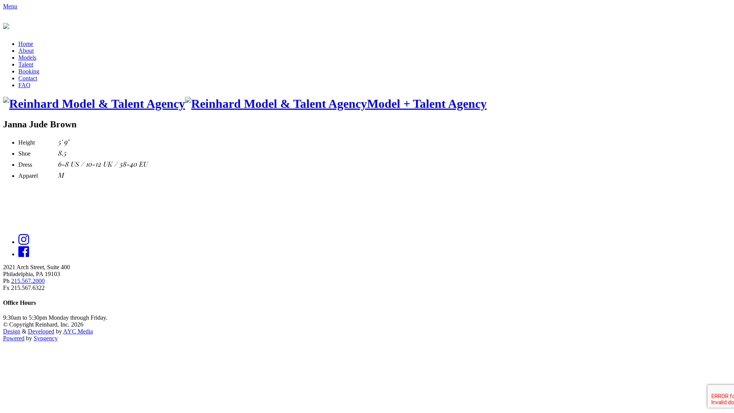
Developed (41, 331)
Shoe (24, 153)
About (26, 50)
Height (26, 142)
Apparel (28, 175)
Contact (27, 78)
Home (25, 44)
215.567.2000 (28, 281)
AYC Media (78, 331)
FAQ (24, 85)
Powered (13, 338)
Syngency (46, 338)
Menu (10, 6)
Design (11, 331)
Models (27, 57)
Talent (25, 64)
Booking (28, 71)
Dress (25, 164)
